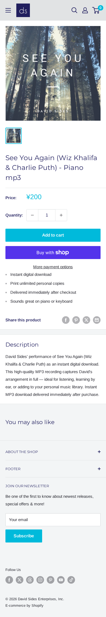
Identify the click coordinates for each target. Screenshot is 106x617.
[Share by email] (97, 320)
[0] (96, 10)
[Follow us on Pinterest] (50, 580)
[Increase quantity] (61, 215)
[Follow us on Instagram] (40, 580)
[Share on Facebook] (66, 320)
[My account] (85, 10)
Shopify (37, 605)
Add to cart (53, 235)
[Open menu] (8, 10)
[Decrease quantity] (32, 215)
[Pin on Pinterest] (76, 320)
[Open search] (74, 10)
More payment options (53, 266)
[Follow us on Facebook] (9, 580)
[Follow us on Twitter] (19, 580)
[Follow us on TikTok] (71, 580)
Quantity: (14, 215)
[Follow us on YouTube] (61, 580)
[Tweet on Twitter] (86, 320)
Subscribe (24, 536)
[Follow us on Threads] (30, 580)
